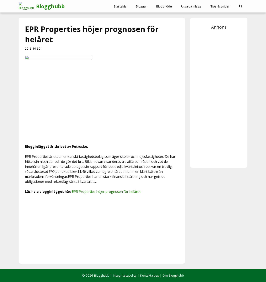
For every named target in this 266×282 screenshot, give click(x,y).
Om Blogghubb (173, 275)
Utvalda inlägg (191, 6)
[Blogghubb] (27, 6)
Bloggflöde (164, 6)
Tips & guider (220, 6)
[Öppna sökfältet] (240, 6)
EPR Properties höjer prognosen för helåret (106, 191)
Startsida (120, 6)
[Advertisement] (102, 228)
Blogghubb (50, 6)
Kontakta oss (149, 275)
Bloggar (141, 6)
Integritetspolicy (125, 275)
